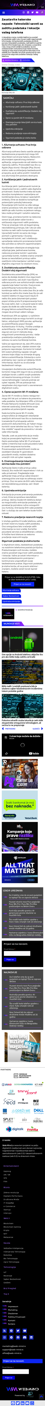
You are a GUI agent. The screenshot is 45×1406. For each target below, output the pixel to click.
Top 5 (6, 1294)
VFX (5, 1178)
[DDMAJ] (20, 868)
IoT (5, 1272)
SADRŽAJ (8, 98)
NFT (5, 1234)
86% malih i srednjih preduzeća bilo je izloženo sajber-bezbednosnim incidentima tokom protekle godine (22, 688)
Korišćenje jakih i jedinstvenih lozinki (21, 107)
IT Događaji (9, 1203)
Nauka (7, 1243)
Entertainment (11, 1166)
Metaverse (8, 1237)
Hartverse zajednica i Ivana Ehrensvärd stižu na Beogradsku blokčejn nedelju (23, 1023)
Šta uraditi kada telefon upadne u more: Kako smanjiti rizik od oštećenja (23, 1006)
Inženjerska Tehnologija (14, 1252)
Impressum (13, 1306)
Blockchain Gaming (12, 1227)
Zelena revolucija (11, 1192)
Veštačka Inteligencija (13, 1248)
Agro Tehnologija (11, 1262)
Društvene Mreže (11, 1199)
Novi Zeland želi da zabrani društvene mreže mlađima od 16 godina (23, 1014)
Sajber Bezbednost (11, 596)
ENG (42, 7)
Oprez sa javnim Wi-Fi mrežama (19, 118)
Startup (7, 1210)
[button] (4, 12)
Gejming (7, 1171)
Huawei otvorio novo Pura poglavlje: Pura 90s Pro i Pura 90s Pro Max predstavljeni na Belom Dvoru (24, 904)
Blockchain (8, 1223)
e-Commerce (9, 1206)
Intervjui (7, 1213)
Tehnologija (10, 1267)
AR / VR (7, 1175)
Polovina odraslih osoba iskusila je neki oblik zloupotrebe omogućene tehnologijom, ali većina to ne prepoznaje (22, 723)
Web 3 (7, 1218)
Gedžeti (7, 1282)
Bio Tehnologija (11, 1258)
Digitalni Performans (13, 1196)
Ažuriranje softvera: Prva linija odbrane (22, 102)
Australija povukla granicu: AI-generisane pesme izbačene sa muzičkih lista (22, 913)
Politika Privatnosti (16, 1316)
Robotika (8, 1255)
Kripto (6, 1230)
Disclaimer (13, 1313)
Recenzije (8, 1276)
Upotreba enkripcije (11, 601)
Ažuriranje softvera (11, 590)
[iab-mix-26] (20, 837)
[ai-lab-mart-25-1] (20, 774)
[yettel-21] (20, 805)
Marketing (12, 1309)
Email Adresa (9, 949)
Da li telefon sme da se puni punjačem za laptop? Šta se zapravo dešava (25, 979)
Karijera (11, 1323)
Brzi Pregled (10, 1288)
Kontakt (11, 1320)
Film (5, 1181)
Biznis (7, 1187)
